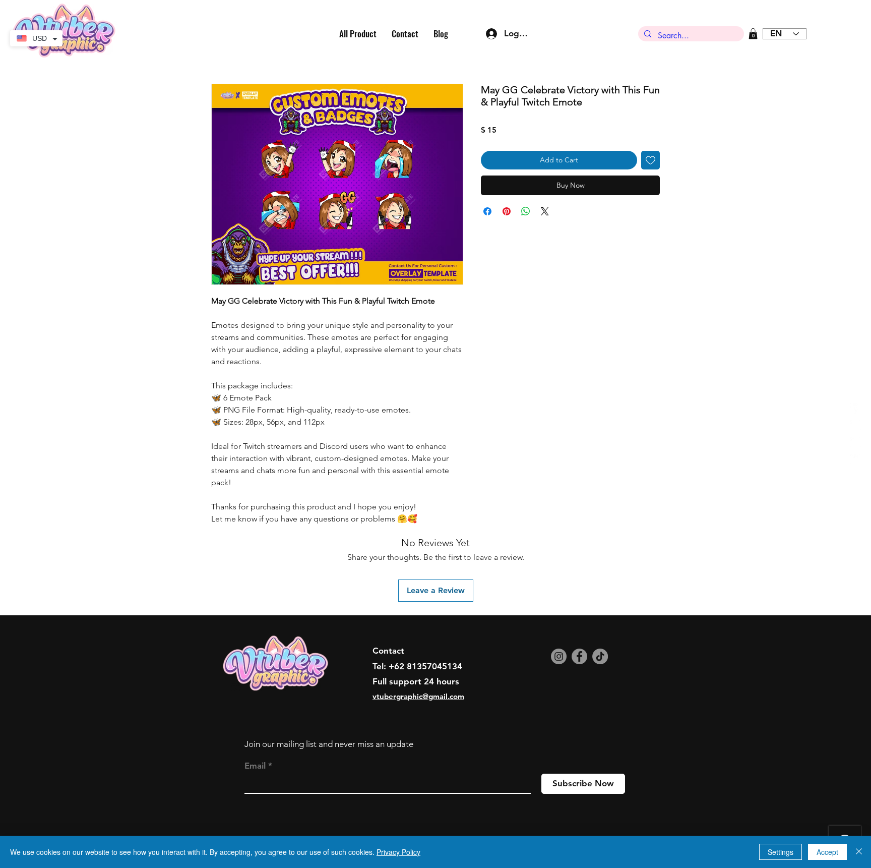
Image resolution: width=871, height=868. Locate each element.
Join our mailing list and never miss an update (328, 744)
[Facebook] (579, 656)
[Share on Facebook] (487, 211)
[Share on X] (545, 211)
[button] (753, 33)
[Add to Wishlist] (650, 160)
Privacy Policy (398, 852)
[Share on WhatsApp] (526, 211)
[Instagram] (559, 656)
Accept (827, 852)
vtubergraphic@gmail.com (418, 696)
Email (255, 766)
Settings (780, 852)
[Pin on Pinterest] (507, 211)
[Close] (859, 852)
